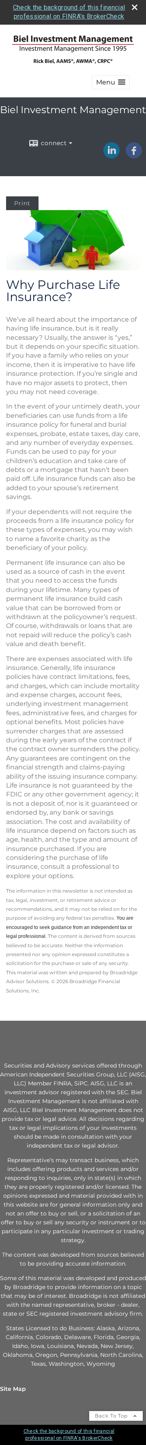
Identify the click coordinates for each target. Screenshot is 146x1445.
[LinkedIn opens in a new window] (111, 155)
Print (22, 203)
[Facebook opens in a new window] (134, 155)
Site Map (13, 1388)
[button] (111, 82)
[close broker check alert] (134, 7)
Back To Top (112, 1416)
